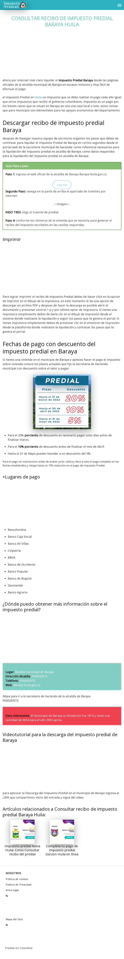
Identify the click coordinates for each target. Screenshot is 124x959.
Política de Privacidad (18, 884)
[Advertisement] (62, 54)
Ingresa (62, 185)
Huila (38, 97)
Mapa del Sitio (14, 919)
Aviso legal (12, 890)
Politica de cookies (17, 879)
